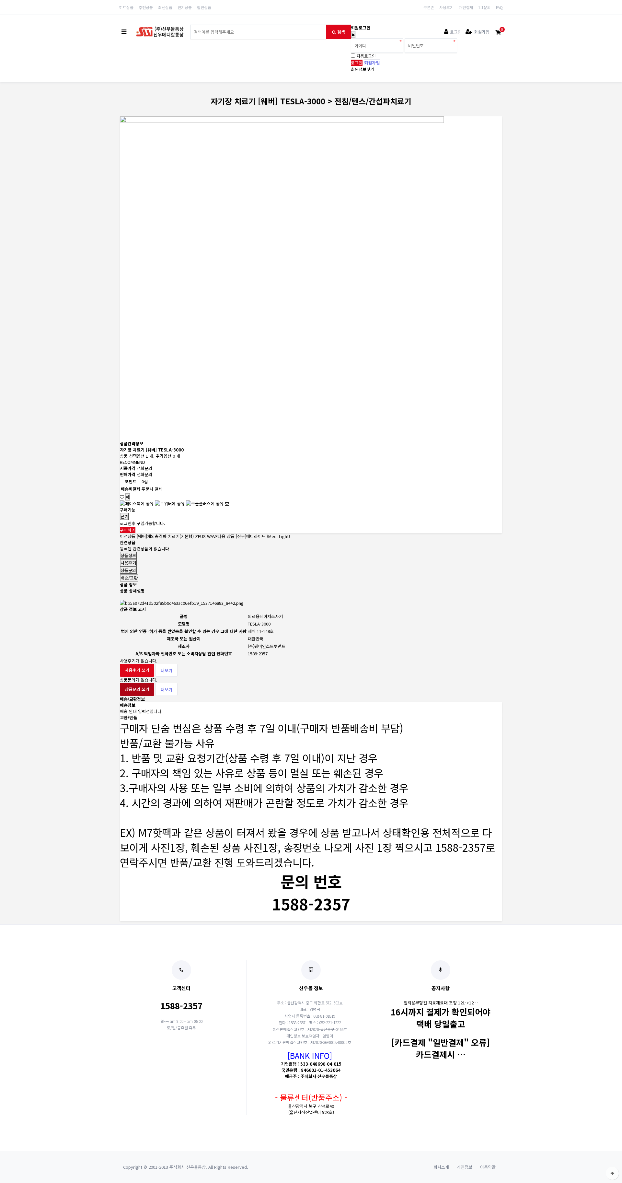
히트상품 (126, 7)
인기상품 (185, 7)
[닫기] (353, 34)
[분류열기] (124, 32)
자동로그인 (366, 56)
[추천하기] (227, 503)
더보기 (166, 670)
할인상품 (204, 7)
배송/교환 (129, 578)
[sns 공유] (127, 496)
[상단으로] (612, 1173)
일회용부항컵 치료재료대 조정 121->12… (441, 1003)
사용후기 (446, 7)
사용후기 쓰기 (137, 670)
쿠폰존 (428, 7)
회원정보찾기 (362, 69)
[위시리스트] (122, 497)
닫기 (124, 516)
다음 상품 (254, 536)
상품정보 (128, 555)
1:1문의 (484, 7)
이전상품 (169, 536)
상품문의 (128, 570)
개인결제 (466, 7)
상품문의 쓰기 (137, 689)
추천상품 (146, 7)
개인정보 (464, 1167)
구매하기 (127, 530)
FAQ (499, 7)
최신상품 (165, 7)
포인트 (130, 481)
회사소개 (441, 1167)
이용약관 (488, 1167)
